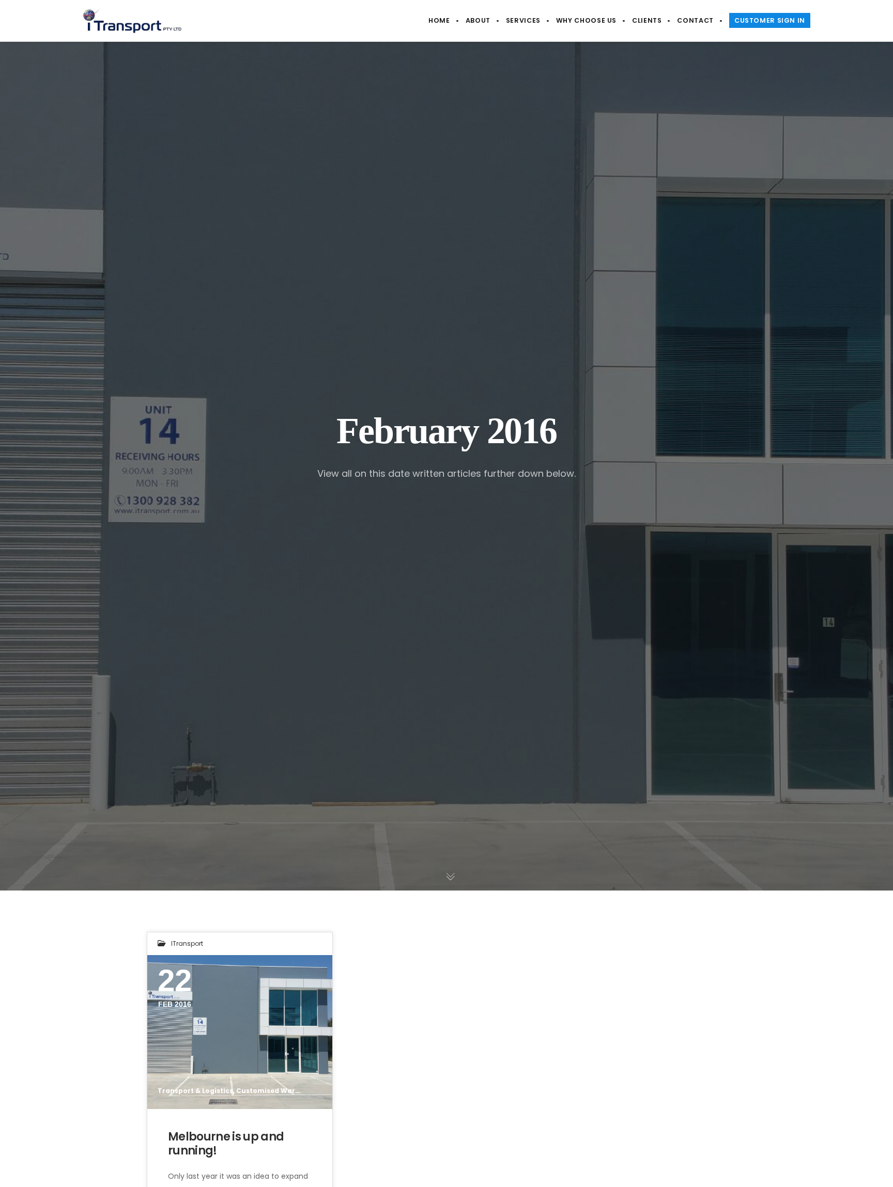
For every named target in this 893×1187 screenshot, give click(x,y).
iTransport (187, 943)
